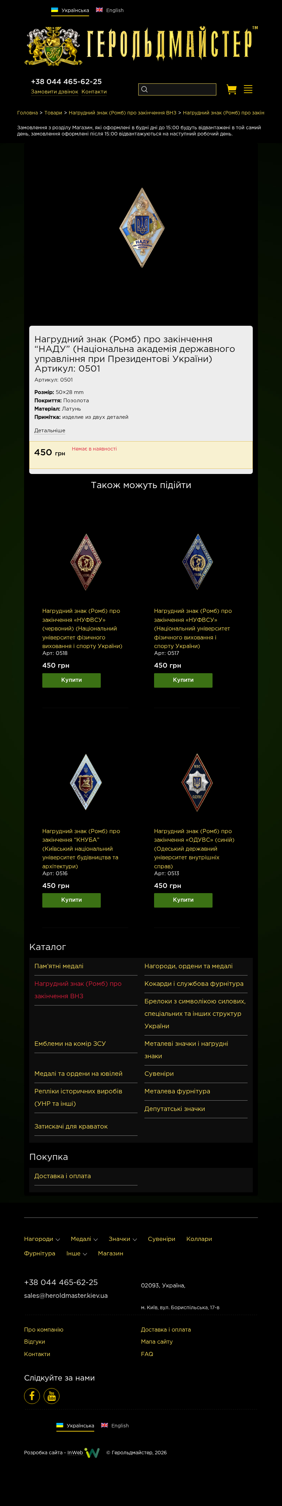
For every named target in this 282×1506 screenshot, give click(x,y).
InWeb (75, 1453)
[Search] (144, 89)
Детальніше (49, 430)
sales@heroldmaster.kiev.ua (66, 1296)
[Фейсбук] (32, 1396)
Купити (71, 680)
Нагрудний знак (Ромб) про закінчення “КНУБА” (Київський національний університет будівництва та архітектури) (81, 849)
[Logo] (53, 46)
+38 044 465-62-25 (66, 82)
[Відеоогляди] (51, 1396)
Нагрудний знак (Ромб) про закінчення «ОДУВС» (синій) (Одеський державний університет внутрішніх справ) (194, 849)
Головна (27, 113)
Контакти (94, 92)
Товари (53, 113)
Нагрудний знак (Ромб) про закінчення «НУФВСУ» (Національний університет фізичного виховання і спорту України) (193, 629)
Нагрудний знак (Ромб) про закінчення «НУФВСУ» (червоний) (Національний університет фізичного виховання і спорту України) (82, 629)
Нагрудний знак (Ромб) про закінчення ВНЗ (122, 113)
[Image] (85, 562)
